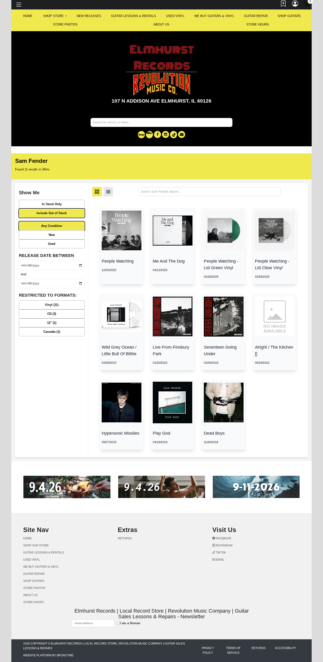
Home (27, 538)
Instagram (223, 545)
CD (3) (51, 314)
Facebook (223, 538)
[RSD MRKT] (149, 134)
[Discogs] (141, 134)
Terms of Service (233, 650)
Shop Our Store (36, 545)
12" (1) (51, 323)
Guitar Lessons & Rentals (133, 16)
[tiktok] (174, 134)
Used (51, 244)
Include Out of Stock (52, 213)
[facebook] (157, 134)
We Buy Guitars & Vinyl (214, 16)
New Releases (89, 16)
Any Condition (51, 226)
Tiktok (220, 552)
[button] (54, 16)
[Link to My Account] (295, 5)
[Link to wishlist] (283, 5)
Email (219, 559)
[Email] (182, 134)
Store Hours (257, 24)
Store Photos (65, 24)
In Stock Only (52, 204)
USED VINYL (175, 16)
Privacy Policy (208, 650)
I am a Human (130, 623)
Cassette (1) (51, 331)
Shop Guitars (289, 16)
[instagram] (166, 134)
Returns (125, 538)
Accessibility (285, 648)
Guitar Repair (256, 16)
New (52, 235)
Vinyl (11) (51, 305)
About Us (161, 24)
